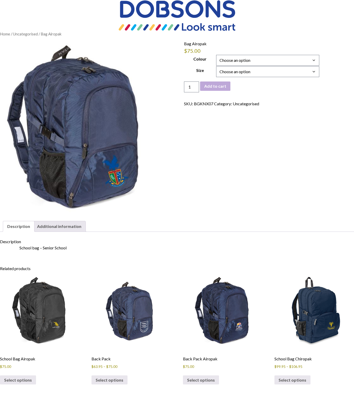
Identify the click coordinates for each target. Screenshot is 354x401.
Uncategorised (25, 34)
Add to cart (215, 86)
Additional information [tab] (59, 226)
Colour (200, 58)
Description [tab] (18, 226)
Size (200, 70)
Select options (18, 379)
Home (5, 34)
